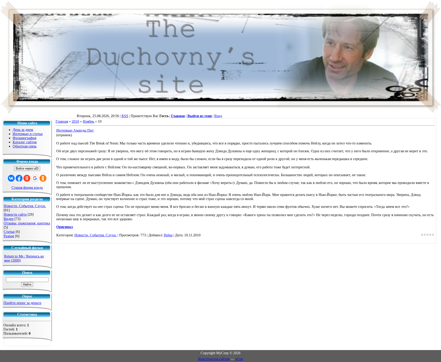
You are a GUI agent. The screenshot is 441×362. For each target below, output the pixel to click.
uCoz (239, 359)
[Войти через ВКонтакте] (11, 178)
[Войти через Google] (35, 178)
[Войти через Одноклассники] (43, 178)
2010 (75, 121)
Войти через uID (27, 168)
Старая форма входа (27, 187)
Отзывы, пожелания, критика (27, 223)
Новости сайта (15, 214)
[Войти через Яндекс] (26, 178)
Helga (168, 235)
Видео (9, 219)
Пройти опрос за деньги (22, 303)
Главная (62, 121)
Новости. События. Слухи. (25, 206)
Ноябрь (88, 121)
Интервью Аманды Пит (75, 130)
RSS (125, 116)
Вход (218, 116)
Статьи (9, 232)
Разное (9, 236)
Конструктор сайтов (214, 359)
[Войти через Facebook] (19, 178)
